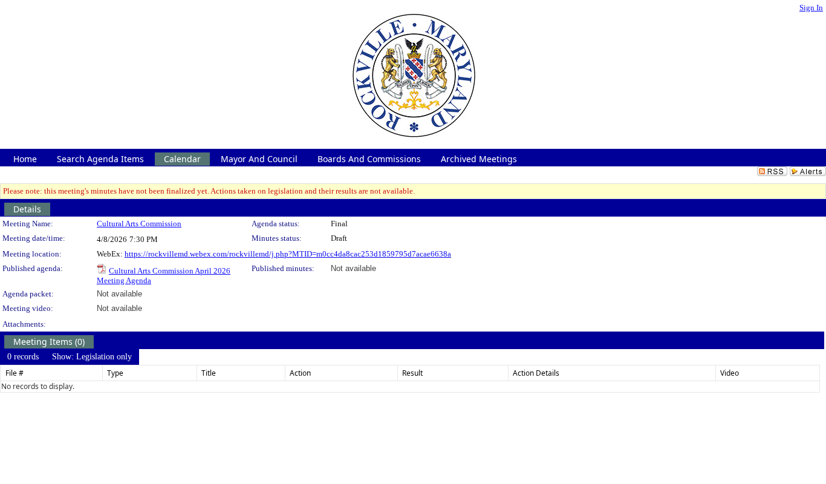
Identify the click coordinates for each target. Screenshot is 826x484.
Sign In (811, 7)
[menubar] (69, 357)
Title (208, 373)
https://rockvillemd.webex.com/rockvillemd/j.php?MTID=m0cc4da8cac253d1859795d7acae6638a (288, 253)
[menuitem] (23, 357)
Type (115, 373)
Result (412, 373)
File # (14, 373)
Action (300, 373)
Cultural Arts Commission (139, 223)
